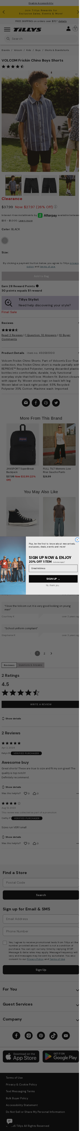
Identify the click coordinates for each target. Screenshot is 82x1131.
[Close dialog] (77, 540)
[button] (78, 446)
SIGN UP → (53, 578)
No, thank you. (52, 585)
